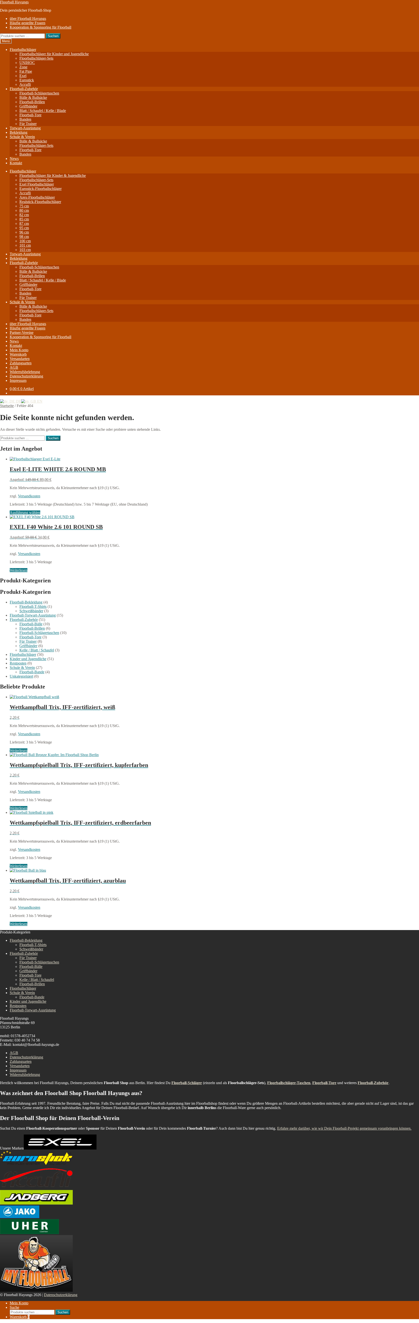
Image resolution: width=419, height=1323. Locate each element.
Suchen (53, 36)
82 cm (24, 215)
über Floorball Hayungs (28, 18)
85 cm (24, 219)
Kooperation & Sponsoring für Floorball (40, 27)
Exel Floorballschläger (36, 184)
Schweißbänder (31, 611)
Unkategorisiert (21, 676)
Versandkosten (29, 496)
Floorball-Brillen (32, 102)
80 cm (24, 210)
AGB (14, 367)
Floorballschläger (23, 49)
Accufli (25, 84)
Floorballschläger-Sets (36, 58)
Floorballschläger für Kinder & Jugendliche (52, 175)
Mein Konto (19, 350)
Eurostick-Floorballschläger (40, 189)
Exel (22, 76)
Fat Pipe (25, 71)
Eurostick (26, 80)
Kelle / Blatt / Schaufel (36, 650)
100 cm (25, 241)
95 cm (24, 228)
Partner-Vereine (21, 332)
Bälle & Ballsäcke (33, 97)
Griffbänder (28, 106)
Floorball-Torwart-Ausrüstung (33, 615)
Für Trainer (28, 124)
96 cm (24, 232)
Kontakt (16, 163)
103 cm (25, 250)
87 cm (24, 223)
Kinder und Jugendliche (28, 659)
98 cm (24, 237)
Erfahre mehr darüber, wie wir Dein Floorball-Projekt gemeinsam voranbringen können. (344, 1128)
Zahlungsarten (21, 363)
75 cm (24, 206)
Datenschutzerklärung (26, 376)
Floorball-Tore (30, 115)
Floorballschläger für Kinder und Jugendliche (54, 54)
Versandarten (20, 359)
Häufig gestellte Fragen (27, 23)
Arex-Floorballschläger (37, 197)
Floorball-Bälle (30, 624)
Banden (25, 119)
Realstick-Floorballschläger (40, 202)
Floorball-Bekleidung (26, 602)
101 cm (25, 245)
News (14, 159)
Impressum (18, 380)
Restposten (18, 663)
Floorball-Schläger (186, 1083)
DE (18, 401)
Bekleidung (18, 132)
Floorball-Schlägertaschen (39, 93)
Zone (23, 67)
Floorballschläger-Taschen (288, 1083)
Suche (14, 1307)
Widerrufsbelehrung (25, 372)
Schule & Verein (22, 137)
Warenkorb (18, 354)
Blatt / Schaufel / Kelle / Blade (42, 111)
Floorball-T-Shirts (33, 606)
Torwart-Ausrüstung (25, 128)
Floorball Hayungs (14, 2)
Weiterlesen (18, 570)
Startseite (7, 406)
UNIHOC (27, 63)
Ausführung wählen (25, 512)
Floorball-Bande (31, 672)
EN (39, 401)
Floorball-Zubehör (24, 89)
